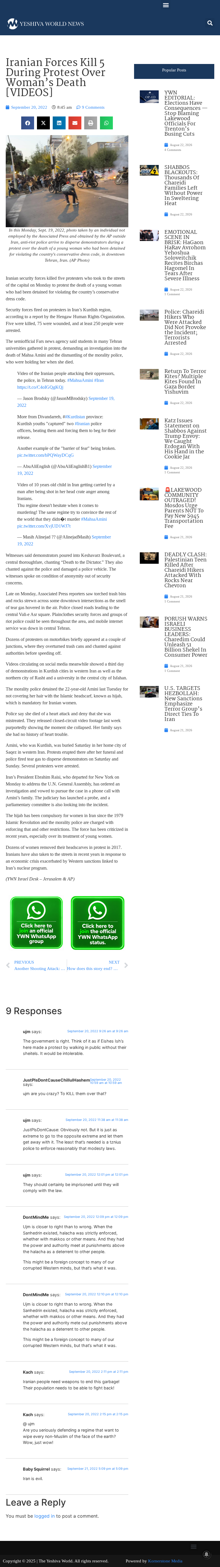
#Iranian (82, 423)
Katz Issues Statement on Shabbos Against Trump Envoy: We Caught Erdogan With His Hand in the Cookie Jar (185, 439)
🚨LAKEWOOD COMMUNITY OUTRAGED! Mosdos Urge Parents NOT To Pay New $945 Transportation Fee (184, 508)
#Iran (99, 380)
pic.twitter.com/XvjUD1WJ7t (43, 526)
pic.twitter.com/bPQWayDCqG (45, 455)
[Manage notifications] (206, 1554)
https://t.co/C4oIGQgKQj (40, 387)
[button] (165, 4)
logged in (44, 1516)
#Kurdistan (75, 416)
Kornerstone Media (165, 1561)
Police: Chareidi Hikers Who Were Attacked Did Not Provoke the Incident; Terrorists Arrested (185, 327)
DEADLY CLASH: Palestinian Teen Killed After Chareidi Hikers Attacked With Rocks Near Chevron (185, 570)
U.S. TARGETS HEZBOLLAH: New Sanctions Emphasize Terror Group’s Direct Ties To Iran (183, 704)
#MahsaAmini (80, 380)
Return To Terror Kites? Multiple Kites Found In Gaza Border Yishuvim (185, 381)
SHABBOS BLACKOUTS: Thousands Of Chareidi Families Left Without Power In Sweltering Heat (183, 185)
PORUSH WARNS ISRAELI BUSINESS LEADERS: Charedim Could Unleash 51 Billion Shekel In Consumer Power (185, 637)
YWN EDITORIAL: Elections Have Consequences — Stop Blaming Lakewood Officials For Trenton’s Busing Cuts (186, 114)
